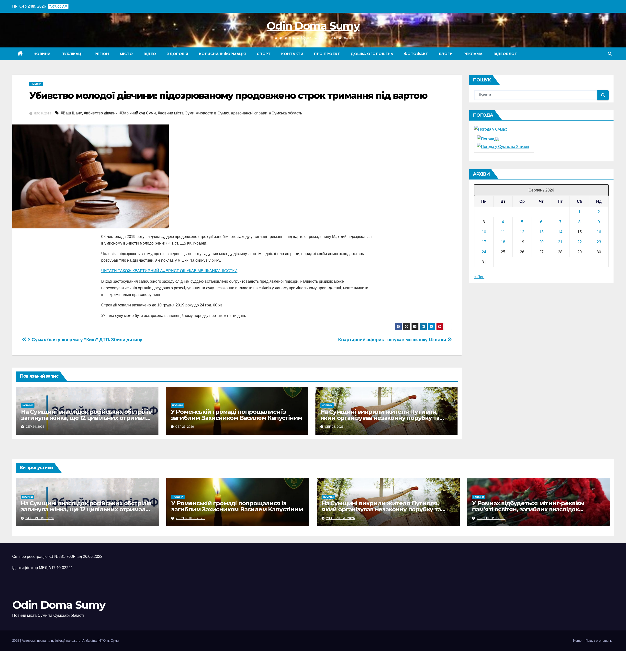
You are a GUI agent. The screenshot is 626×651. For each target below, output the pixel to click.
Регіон (102, 54)
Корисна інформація (222, 54)
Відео (150, 54)
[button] (610, 54)
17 (484, 242)
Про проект (327, 54)
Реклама (473, 54)
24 (484, 252)
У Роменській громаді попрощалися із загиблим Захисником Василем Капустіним (236, 414)
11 (503, 232)
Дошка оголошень (372, 54)
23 (599, 242)
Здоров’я (177, 54)
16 (599, 232)
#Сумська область (285, 113)
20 (541, 242)
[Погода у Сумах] (490, 129)
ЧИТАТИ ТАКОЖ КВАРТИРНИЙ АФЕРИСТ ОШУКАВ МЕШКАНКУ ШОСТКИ (169, 271)
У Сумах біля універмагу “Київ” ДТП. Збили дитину (84, 339)
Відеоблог (505, 54)
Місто (126, 54)
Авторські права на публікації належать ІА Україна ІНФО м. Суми (70, 640)
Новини (42, 54)
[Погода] (488, 139)
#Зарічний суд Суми (138, 113)
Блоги (446, 54)
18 (503, 242)
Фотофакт (416, 54)
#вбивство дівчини (101, 113)
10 (484, 232)
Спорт (264, 54)
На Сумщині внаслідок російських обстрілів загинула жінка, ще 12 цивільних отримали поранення (86, 417)
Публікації (72, 54)
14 (560, 232)
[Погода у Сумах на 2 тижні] (503, 146)
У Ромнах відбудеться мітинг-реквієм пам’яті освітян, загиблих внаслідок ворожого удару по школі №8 (528, 509)
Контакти (292, 54)
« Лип (479, 277)
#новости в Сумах (212, 113)
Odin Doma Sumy (313, 25)
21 (560, 242)
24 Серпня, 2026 (39, 518)
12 (522, 232)
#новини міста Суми (176, 113)
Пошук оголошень (598, 640)
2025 (16, 640)
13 (541, 232)
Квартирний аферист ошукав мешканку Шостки (392, 339)
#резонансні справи (249, 113)
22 (579, 242)
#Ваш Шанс (71, 113)
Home (577, 640)
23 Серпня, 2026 (190, 518)
